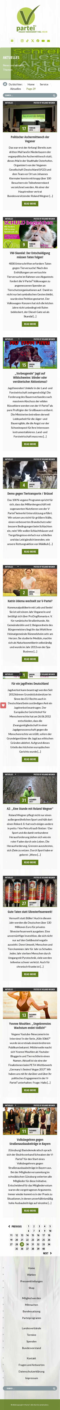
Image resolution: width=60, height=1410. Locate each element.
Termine (31, 1334)
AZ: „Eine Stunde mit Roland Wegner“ (30, 808)
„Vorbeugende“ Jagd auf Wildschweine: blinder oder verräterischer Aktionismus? (30, 377)
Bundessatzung (31, 1311)
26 (49, 1240)
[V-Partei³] (30, 32)
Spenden (32, 1341)
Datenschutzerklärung (31, 1371)
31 (33, 1244)
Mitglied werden (31, 1298)
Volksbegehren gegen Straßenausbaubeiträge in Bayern (30, 1141)
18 (49, 1235)
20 (16, 1240)
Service (44, 84)
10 (50, 1231)
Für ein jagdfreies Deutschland (30, 683)
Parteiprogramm (31, 1318)
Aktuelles (15, 88)
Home (31, 84)
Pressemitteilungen (31, 1281)
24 (38, 1240)
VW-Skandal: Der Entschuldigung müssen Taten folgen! (30, 255)
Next (45, 1253)
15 (33, 1235)
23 (33, 1240)
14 (27, 1235)
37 (27, 1249)
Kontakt (31, 1358)
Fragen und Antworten (31, 1364)
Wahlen (31, 1274)
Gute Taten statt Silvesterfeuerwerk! (30, 911)
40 (43, 1249)
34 (49, 1244)
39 (38, 1249)
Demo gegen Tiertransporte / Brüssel (30, 493)
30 (27, 1244)
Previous (17, 1226)
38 (33, 1249)
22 (27, 1240)
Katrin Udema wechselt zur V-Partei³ (30, 601)
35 (16, 1249)
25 (43, 1240)
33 (43, 1244)
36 (22, 1249)
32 (38, 1244)
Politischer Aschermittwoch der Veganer (30, 139)
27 (11, 1244)
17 (43, 1235)
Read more (30, 203)
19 (11, 1240)
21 (22, 1240)
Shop (31, 1287)
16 (38, 1235)
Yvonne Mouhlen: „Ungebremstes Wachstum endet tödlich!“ (30, 1025)
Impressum (31, 1378)
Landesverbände (31, 1328)
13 (22, 1235)
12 (16, 1235)
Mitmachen (31, 1304)
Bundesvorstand (31, 1348)
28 (16, 1244)
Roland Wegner (48, 102)
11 (11, 1235)
